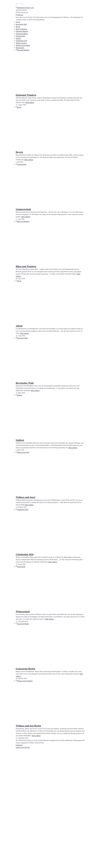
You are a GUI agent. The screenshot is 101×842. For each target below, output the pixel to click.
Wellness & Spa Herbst (23, 45)
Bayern (18, 26)
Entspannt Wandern (22, 31)
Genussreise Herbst (22, 34)
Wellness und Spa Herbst (28, 725)
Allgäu (18, 22)
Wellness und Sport (25, 497)
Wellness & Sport (21, 43)
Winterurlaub (20, 48)
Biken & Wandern (21, 29)
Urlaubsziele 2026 (21, 41)
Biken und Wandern (26, 266)
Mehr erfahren (30, 102)
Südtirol (18, 38)
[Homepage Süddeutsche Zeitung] (50, 7)
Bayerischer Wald (21, 24)
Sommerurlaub (20, 36)
